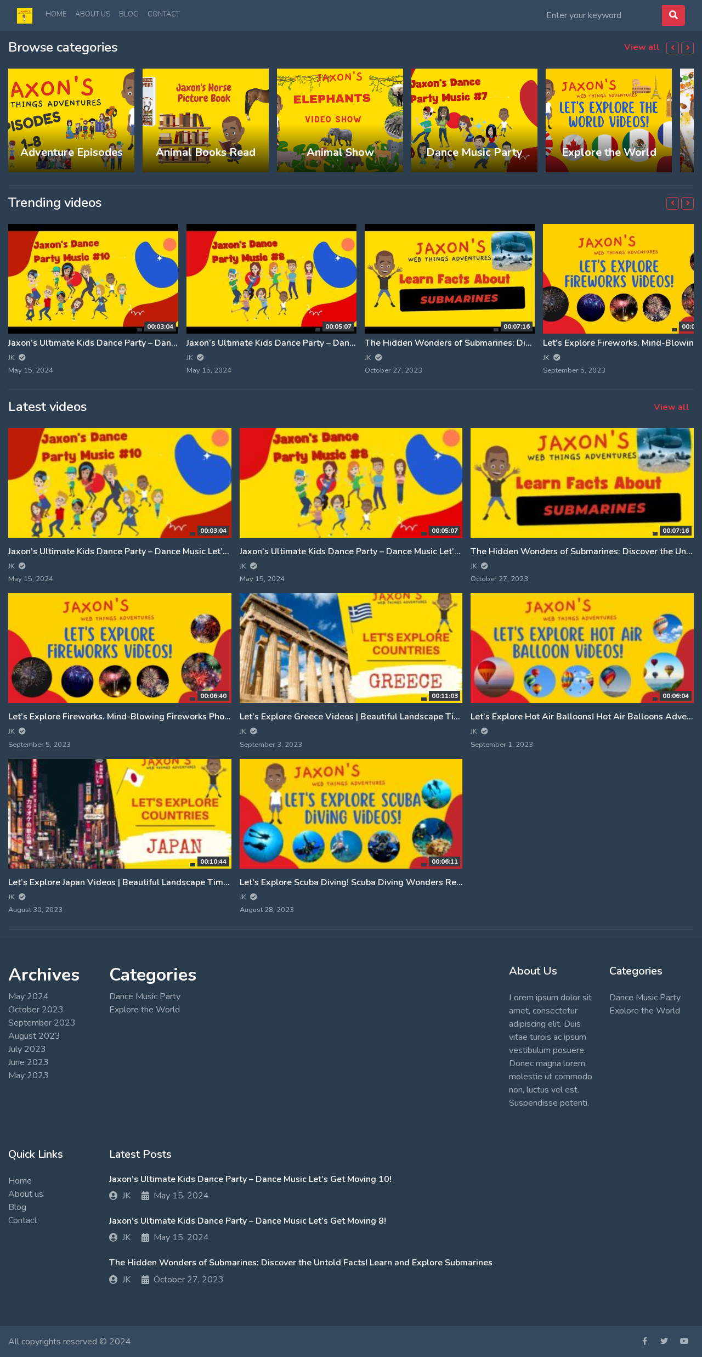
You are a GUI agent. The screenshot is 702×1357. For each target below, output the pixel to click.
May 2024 (28, 996)
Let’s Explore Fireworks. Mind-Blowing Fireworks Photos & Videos (142, 717)
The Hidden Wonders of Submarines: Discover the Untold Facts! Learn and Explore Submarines (300, 1263)
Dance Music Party (144, 996)
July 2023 (27, 1049)
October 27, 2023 (189, 1280)
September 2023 (42, 1023)
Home (56, 14)
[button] (672, 48)
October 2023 (36, 1010)
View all (643, 47)
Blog (129, 14)
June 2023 (28, 1062)
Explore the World (144, 1010)
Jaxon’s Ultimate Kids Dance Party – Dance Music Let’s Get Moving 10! (149, 343)
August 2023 (34, 1036)
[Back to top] (31, 1292)
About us (92, 14)
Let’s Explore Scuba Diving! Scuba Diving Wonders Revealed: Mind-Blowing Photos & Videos (427, 882)
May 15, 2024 (181, 1196)
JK (126, 1196)
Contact (164, 14)
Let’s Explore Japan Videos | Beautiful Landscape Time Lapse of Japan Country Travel (179, 882)
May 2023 (28, 1075)
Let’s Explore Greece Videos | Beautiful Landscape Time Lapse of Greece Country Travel (417, 717)
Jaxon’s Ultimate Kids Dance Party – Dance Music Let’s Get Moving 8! (324, 343)
